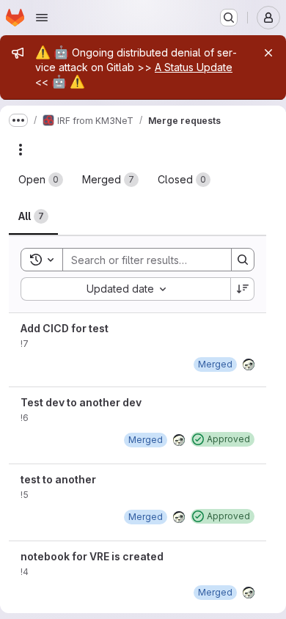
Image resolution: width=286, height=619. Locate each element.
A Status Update (193, 67)
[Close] (268, 53)
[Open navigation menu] (42, 17)
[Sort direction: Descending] (242, 289)
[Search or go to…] (229, 17)
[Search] (242, 259)
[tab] (41, 179)
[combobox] (125, 289)
